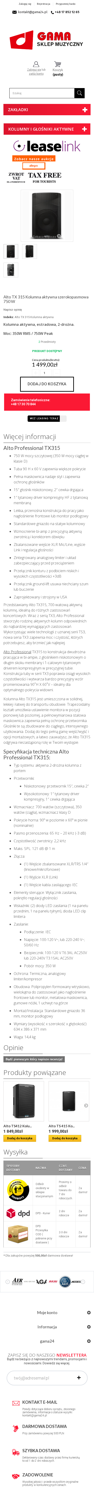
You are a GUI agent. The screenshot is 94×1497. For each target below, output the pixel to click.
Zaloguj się (25, 3)
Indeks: (8, 317)
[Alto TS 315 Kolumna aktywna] (69, 1101)
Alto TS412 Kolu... (17, 1126)
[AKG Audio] (65, 1281)
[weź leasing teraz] (47, 145)
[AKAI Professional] (53, 1281)
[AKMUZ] (77, 1281)
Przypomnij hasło (66, 3)
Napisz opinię (12, 309)
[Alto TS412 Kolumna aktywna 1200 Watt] (23, 1101)
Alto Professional (17, 651)
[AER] (18, 1281)
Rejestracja (43, 3)
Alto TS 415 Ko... (62, 1126)
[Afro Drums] (29, 1281)
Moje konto (47, 1312)
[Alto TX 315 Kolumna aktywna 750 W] (11, 251)
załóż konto (36, 73)
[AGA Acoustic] (41, 1281)
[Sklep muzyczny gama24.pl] (47, 38)
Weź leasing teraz (44, 418)
